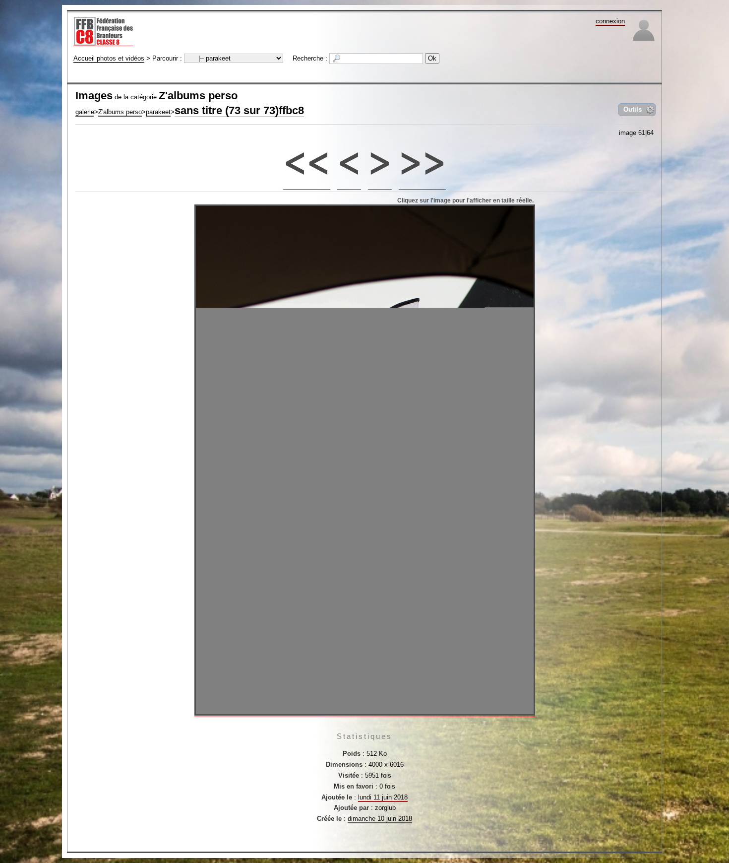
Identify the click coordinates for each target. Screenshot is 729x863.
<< (307, 157)
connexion (610, 21)
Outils (632, 109)
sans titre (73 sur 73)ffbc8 (239, 110)
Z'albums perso (198, 95)
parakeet (158, 112)
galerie (84, 112)
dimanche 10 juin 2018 (380, 818)
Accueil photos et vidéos (108, 58)
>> (422, 157)
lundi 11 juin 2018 (383, 797)
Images (94, 95)
